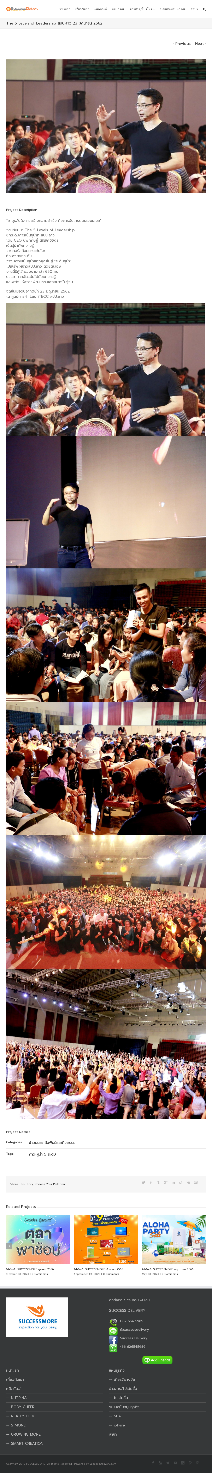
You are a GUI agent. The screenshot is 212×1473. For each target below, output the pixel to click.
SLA (117, 1416)
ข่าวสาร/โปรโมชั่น (142, 9)
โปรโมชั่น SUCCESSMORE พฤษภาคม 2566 (100, 1269)
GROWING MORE (26, 1434)
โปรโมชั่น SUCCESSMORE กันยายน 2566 (30, 1269)
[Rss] (160, 1462)
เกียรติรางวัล (124, 1379)
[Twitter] (143, 1182)
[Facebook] (136, 1182)
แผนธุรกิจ (118, 9)
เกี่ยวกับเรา (82, 9)
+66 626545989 (131, 1346)
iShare (119, 1425)
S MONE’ (18, 1425)
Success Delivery (132, 1338)
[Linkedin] (173, 1182)
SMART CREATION (27, 1443)
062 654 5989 (130, 1321)
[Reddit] (180, 1182)
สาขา (194, 9)
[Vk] (188, 1182)
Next (199, 44)
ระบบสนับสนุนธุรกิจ (173, 9)
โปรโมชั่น (121, 1398)
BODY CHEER (22, 1407)
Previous (183, 44)
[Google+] (165, 1182)
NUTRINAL (20, 1398)
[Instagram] (182, 1462)
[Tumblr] (158, 1182)
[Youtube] (175, 1462)
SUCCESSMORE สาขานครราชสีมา (162, 1269)
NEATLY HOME (24, 1416)
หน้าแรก (64, 9)
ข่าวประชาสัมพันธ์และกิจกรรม (52, 1143)
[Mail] (196, 1182)
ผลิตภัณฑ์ (100, 9)
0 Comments (43, 1274)
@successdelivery (133, 1329)
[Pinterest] (151, 1182)
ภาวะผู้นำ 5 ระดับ (42, 1154)
